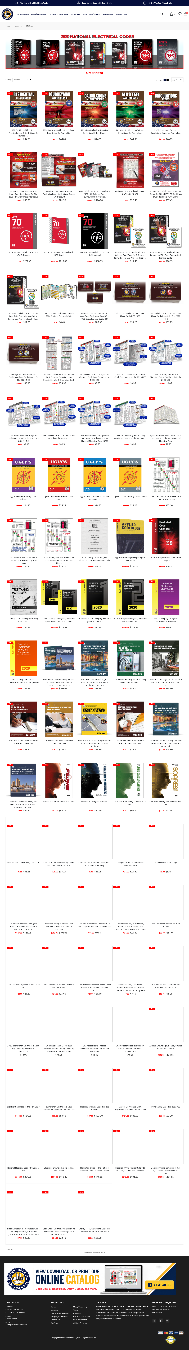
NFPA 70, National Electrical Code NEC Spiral (59, 253)
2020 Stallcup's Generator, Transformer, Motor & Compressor (23, 681)
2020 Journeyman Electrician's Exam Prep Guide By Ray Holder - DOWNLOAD (23, 1048)
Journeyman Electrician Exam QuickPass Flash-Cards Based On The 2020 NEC (23, 377)
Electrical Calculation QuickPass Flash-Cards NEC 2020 (130, 314)
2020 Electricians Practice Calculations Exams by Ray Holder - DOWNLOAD (94, 1048)
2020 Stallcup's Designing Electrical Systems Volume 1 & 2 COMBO (59, 620)
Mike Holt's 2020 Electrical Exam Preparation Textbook (23, 742)
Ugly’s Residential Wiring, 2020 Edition (23, 497)
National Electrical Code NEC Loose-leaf (23, 1169)
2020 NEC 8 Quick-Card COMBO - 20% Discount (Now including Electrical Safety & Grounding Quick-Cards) (59, 377)
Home (8, 26)
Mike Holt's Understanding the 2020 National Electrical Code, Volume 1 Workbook (166, 743)
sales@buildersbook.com (16, 1325)
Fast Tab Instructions (81, 1316)
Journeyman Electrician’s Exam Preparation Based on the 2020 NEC (59, 1108)
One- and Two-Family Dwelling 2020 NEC (130, 803)
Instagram (154, 1320)
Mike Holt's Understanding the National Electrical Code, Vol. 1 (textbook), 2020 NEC (94, 682)
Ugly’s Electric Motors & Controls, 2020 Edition (94, 497)
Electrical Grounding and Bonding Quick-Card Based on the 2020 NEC (130, 436)
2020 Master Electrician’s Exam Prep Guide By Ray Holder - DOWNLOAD (130, 1048)
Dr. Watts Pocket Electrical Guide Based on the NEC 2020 (165, 986)
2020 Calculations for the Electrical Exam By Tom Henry (165, 497)
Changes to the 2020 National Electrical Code (130, 864)
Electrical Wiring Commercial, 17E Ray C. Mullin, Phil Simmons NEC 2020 (165, 1170)
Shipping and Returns (59, 1316)
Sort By (8, 80)
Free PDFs (77, 1313)
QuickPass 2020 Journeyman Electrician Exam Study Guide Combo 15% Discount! (59, 194)
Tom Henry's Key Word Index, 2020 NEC (23, 986)
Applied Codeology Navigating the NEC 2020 (130, 558)
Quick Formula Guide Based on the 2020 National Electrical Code (59, 314)
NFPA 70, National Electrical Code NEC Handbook (94, 253)
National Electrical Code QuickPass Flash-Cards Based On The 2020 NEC (165, 316)
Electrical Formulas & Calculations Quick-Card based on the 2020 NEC (130, 375)
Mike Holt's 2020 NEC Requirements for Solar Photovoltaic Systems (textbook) (94, 743)
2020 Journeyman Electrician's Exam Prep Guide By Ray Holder (59, 131)
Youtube (167, 1320)
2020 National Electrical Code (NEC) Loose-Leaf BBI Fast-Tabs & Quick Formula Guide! (166, 255)
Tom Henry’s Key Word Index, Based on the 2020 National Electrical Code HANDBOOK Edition (130, 926)
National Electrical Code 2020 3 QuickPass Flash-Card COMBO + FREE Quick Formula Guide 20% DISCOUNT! (94, 316)
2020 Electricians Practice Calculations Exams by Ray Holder (166, 131)
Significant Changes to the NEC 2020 (23, 1106)
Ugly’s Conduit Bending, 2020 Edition (130, 496)
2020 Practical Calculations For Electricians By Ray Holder (94, 131)
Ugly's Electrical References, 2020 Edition (59, 497)
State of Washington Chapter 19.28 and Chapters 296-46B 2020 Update (94, 925)
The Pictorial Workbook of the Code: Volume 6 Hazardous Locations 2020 (94, 987)
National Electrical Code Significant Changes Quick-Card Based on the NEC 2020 (94, 377)
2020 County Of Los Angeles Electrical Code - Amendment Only (94, 558)
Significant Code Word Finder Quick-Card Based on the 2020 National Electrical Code (166, 438)
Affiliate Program (80, 1323)
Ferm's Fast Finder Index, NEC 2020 (59, 801)
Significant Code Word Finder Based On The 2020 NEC (130, 192)
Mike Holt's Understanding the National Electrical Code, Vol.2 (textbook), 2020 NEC (23, 804)
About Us (54, 1310)
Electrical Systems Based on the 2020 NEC (94, 1108)
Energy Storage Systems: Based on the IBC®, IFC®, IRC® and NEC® (94, 1230)
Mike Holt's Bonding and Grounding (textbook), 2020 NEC (130, 681)
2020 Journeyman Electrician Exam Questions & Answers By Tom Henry (59, 560)
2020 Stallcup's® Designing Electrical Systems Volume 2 (130, 620)
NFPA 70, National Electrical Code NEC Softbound (23, 253)
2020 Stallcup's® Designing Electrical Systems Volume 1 (94, 620)
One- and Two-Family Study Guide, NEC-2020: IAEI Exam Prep (58, 864)
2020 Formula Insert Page (166, 862)
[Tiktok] (161, 1320)
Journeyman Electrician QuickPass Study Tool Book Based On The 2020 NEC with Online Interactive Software (23, 194)
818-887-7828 (11, 1318)
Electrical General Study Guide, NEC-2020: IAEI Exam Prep (94, 864)
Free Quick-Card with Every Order (97, 3)
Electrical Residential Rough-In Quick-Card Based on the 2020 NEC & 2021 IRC (23, 438)
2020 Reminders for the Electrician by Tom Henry (59, 986)
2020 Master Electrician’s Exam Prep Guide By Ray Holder (130, 131)
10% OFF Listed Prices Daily (160, 3)
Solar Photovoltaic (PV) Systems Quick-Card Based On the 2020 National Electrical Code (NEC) (94, 438)
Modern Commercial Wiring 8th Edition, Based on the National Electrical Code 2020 (23, 926)
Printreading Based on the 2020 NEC (165, 1108)
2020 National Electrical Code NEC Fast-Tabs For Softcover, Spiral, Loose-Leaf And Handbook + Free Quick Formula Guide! (23, 316)
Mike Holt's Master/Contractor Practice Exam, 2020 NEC (130, 742)
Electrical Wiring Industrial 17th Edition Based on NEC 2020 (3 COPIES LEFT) (59, 926)
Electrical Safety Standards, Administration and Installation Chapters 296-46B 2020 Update (130, 987)
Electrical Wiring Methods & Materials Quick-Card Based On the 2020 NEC (165, 377)
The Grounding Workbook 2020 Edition (166, 925)
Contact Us (55, 1320)
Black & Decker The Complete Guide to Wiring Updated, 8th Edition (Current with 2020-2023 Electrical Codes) (23, 1231)
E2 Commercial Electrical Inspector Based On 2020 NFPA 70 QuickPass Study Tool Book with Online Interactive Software (166, 194)
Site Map (54, 1323)
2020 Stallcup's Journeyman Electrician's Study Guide (166, 620)
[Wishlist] (180, 14)
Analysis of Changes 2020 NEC (94, 801)
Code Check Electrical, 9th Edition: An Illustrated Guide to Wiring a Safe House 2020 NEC (59, 1231)
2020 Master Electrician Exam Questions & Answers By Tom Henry (23, 560)
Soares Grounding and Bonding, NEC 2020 (166, 803)
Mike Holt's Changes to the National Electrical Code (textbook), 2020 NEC (166, 682)
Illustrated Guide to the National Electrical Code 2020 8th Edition (94, 1169)
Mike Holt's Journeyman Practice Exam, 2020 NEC (59, 742)
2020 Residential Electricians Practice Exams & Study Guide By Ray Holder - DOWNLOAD (59, 1048)
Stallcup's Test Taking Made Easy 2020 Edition (23, 620)
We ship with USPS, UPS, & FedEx (34, 3)
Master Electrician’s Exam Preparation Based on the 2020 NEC (130, 1108)
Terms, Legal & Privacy (60, 1313)
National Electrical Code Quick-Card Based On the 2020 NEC (59, 436)
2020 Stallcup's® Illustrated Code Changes (166, 558)
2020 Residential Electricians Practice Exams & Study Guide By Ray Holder (23, 133)
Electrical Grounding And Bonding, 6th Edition (59, 1169)
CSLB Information (80, 1320)
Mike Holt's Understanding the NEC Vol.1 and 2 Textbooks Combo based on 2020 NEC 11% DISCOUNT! (59, 682)
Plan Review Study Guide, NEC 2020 (23, 862)
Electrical (18, 26)
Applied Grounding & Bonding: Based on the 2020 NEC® (165, 1047)
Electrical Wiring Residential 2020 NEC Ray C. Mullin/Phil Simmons (130, 1169)
